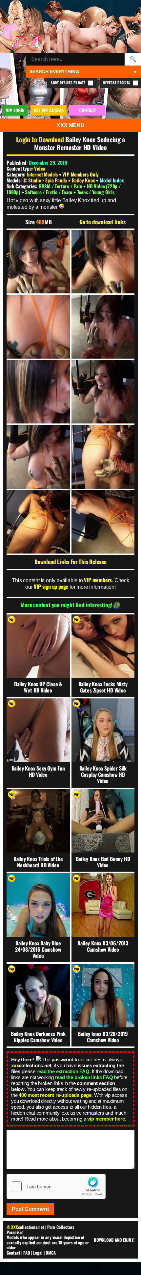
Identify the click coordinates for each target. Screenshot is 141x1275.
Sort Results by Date (68, 82)
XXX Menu (71, 125)
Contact (13, 1252)
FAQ (26, 1252)
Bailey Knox (84, 180)
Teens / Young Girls (95, 192)
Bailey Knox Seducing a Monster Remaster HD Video (79, 143)
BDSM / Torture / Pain (61, 186)
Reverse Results (117, 82)
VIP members (98, 580)
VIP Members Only (80, 174)
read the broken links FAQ (84, 1077)
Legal (38, 1252)
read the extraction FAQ (62, 1071)
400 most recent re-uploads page (55, 1095)
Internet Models (42, 174)
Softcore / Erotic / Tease (49, 192)
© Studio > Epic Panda (45, 180)
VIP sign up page (51, 586)
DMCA (51, 1252)
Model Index (112, 180)
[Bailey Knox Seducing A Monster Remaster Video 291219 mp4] (38, 262)
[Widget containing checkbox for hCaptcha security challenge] (56, 1186)
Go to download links (102, 222)
